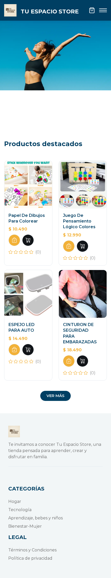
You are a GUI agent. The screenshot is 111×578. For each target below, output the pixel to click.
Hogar (14, 501)
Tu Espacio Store (50, 11)
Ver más (55, 395)
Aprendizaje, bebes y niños (35, 518)
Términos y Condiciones (32, 550)
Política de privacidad (30, 558)
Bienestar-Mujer (25, 526)
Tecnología (19, 509)
